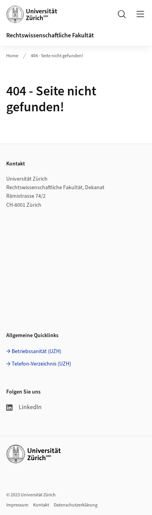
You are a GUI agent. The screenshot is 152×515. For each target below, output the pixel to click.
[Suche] (121, 14)
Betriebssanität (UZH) (36, 351)
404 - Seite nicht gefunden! (57, 56)
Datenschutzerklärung (75, 505)
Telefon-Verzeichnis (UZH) (41, 364)
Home (12, 56)
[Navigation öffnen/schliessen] (140, 14)
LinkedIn (30, 407)
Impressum (17, 505)
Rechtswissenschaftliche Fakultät (50, 35)
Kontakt (41, 505)
